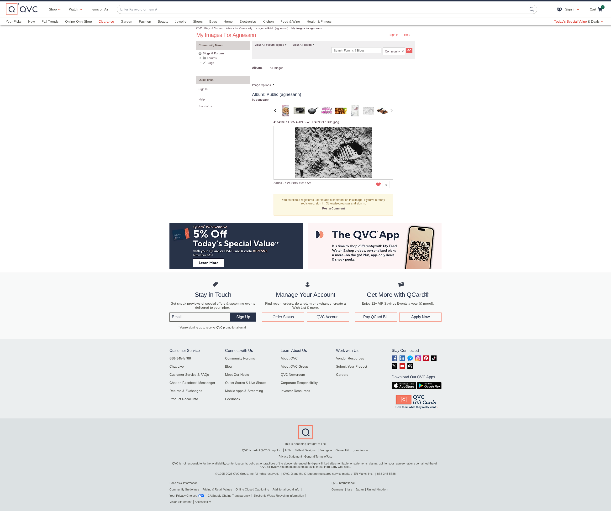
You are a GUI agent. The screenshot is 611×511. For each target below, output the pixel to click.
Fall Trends (50, 21)
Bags (213, 21)
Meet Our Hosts (237, 374)
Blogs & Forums (213, 28)
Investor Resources (295, 391)
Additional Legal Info (286, 489)
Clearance (106, 21)
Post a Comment (333, 208)
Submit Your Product (351, 366)
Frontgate (326, 450)
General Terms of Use (318, 456)
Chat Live (176, 366)
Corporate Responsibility (299, 383)
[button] (560, 9)
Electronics (247, 21)
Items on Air (99, 9)
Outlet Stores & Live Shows (245, 383)
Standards (205, 106)
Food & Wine (290, 21)
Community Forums (240, 358)
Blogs (210, 63)
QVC (199, 28)
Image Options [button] (261, 85)
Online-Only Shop (78, 21)
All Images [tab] (276, 68)
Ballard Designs (305, 450)
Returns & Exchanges (185, 391)
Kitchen (268, 21)
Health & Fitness (319, 21)
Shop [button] (53, 9)
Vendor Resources (350, 358)
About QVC (289, 358)
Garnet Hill (342, 450)
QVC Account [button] (327, 317)
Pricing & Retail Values (217, 489)
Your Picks (13, 21)
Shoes (198, 21)
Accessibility (203, 502)
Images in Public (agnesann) (271, 28)
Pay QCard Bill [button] (376, 317)
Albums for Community (239, 28)
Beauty (163, 21)
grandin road (361, 450)
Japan (360, 489)
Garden (126, 21)
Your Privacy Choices (183, 495)
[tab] (285, 110)
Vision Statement (180, 502)
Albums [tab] (257, 67)
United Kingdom (377, 489)
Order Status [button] (283, 317)
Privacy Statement (290, 456)
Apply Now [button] (420, 317)
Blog (228, 366)
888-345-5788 (180, 358)
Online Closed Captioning (252, 489)
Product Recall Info (183, 399)
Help (407, 34)
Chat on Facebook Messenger (192, 383)
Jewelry (180, 21)
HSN (288, 450)
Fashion (145, 21)
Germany (337, 489)
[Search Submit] (532, 9)
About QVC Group (294, 366)
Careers (342, 374)
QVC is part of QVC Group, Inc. (262, 450)
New (31, 21)
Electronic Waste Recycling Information (278, 495)
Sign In (394, 34)
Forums (212, 58)
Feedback (232, 399)
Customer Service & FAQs (189, 374)
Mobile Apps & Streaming (244, 391)
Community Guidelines (184, 489)
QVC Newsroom (293, 374)
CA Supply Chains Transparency (229, 495)
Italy (349, 489)
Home (228, 21)
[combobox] (322, 9)
